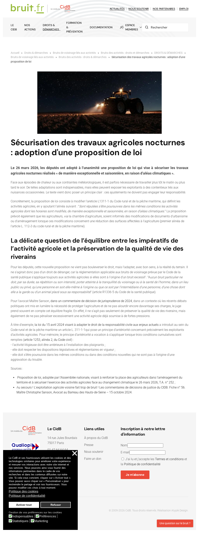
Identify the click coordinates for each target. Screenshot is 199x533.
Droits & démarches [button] (51, 27)
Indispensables (22, 516)
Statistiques (20, 521)
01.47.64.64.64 (57, 450)
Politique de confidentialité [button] (27, 495)
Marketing (41, 521)
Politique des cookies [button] (23, 491)
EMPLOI (183, 9)
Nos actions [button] (30, 27)
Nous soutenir (93, 452)
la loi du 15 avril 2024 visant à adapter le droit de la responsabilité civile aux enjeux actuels (97, 325)
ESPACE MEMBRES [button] (131, 27)
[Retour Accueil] (44, 9)
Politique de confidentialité (142, 464)
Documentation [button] (101, 27)
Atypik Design (179, 510)
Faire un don (92, 459)
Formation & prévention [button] (74, 27)
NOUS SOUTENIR (138, 9)
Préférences (47, 516)
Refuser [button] (56, 504)
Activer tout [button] (24, 504)
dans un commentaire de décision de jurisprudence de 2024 (91, 301)
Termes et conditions (169, 459)
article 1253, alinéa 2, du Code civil (47, 340)
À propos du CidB (96, 438)
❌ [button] (74, 453)
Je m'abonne (135, 475)
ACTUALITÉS (117, 9)
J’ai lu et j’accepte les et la (154, 461)
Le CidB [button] (14, 27)
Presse (88, 445)
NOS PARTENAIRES (164, 9)
